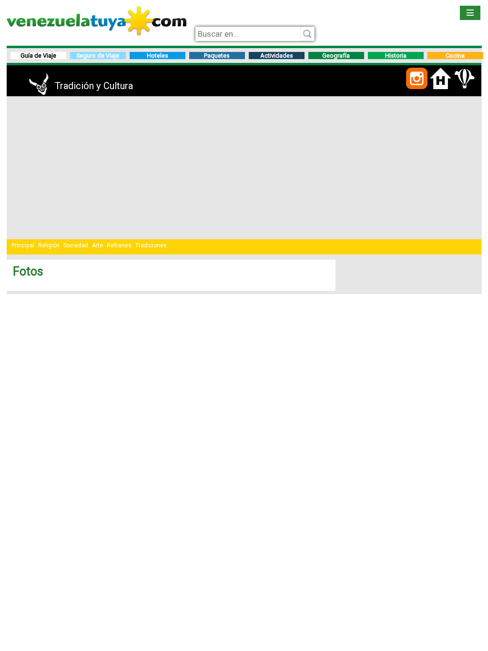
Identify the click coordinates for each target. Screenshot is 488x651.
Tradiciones (151, 245)
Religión (49, 245)
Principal (22, 245)
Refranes (119, 245)
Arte (97, 245)
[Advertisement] (244, 167)
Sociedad (75, 245)
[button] (416, 87)
